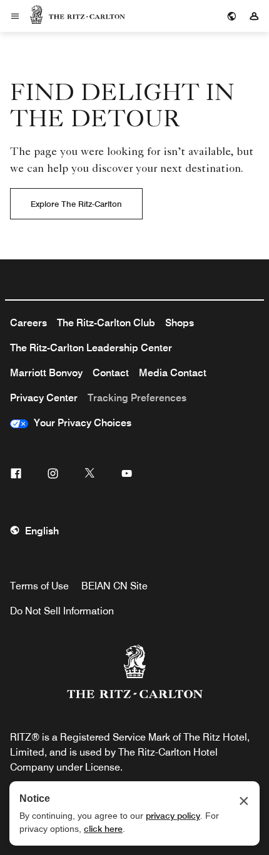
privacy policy (173, 816)
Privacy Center (44, 398)
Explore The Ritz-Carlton (76, 204)
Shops (179, 323)
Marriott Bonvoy (46, 373)
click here (103, 829)
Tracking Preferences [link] (137, 398)
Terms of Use (39, 586)
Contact (111, 373)
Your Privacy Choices (79, 423)
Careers (28, 323)
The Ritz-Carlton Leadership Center (91, 348)
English (42, 531)
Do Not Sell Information (62, 611)
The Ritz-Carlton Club (106, 323)
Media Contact (172, 373)
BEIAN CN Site (114, 586)
